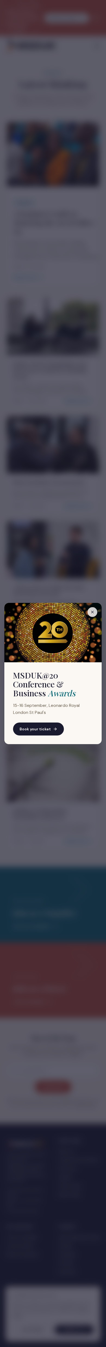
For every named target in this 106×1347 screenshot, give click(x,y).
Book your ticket (35, 729)
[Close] (92, 612)
